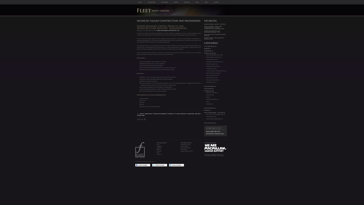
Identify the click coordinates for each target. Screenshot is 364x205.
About (206, 2)
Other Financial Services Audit (215, 70)
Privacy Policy (184, 149)
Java (207, 97)
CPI (175, 113)
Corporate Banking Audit (213, 61)
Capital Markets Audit (212, 57)
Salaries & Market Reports (187, 151)
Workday (208, 104)
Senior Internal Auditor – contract (215, 24)
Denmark (206, 48)
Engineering (207, 51)
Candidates (159, 146)
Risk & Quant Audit (211, 75)
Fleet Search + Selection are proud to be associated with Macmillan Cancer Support (214, 155)
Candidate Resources (186, 144)
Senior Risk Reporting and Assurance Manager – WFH (212, 31)
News (197, 2)
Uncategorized (208, 108)
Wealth (176, 2)
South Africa (208, 88)
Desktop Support (211, 92)
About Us (159, 149)
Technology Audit (211, 80)
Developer (209, 94)
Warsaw (206, 110)
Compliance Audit (211, 59)
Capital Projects (148, 113)
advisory (142, 113)
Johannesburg (190, 113)
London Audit (210, 68)
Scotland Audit (210, 77)
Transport (139, 115)
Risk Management (209, 86)
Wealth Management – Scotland (213, 112)
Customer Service (209, 46)
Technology (164, 2)
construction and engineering (160, 113)
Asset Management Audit (213, 55)
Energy (178, 113)
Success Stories (184, 146)
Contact (216, 2)
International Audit (212, 66)
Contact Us (159, 154)
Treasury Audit (210, 82)
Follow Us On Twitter (159, 165)
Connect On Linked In (176, 165)
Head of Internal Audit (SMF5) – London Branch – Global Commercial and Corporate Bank (214, 27)
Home (140, 2)
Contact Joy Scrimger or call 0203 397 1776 (167, 30)
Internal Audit (151, 2)
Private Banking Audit (212, 73)
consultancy (170, 113)
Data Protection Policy (186, 147)
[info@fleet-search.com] (215, 133)
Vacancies (187, 2)
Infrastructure (183, 113)
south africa (197, 113)
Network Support (211, 99)
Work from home (209, 123)
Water (143, 115)
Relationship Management (213, 118)
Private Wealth (210, 116)
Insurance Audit (210, 64)
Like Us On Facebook (143, 165)
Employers (159, 147)
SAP (207, 101)
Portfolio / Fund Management (215, 114)
